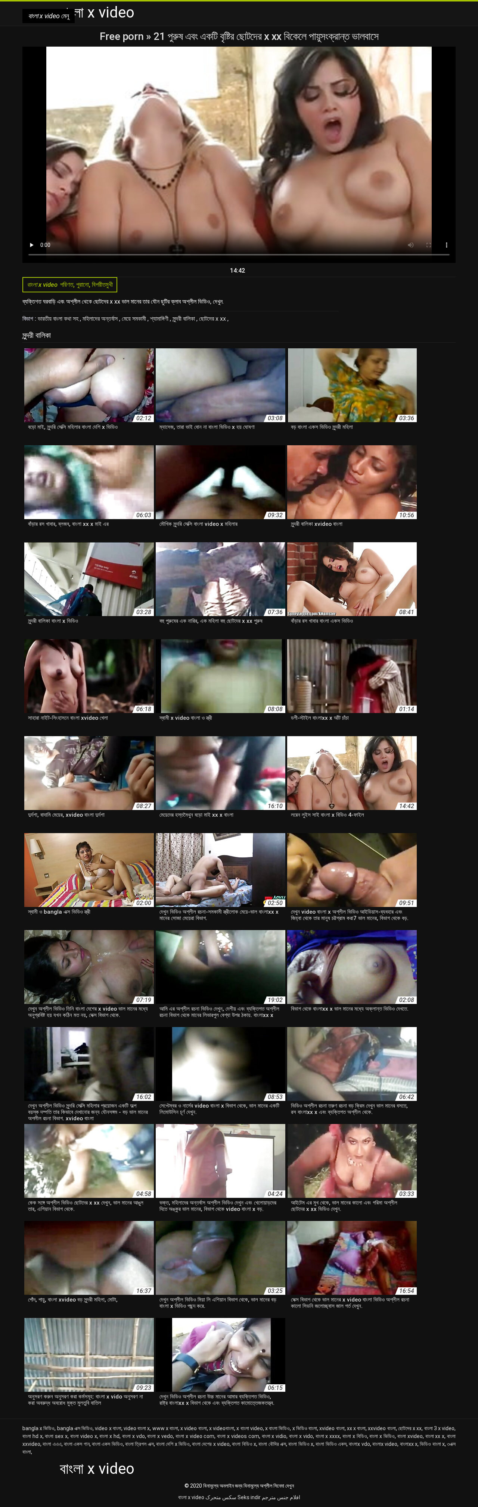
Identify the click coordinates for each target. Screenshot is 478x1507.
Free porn (123, 36)
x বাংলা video (249, 1428)
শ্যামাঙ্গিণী (160, 318)
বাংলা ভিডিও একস (331, 1444)
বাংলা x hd (109, 1436)
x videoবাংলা (221, 1428)
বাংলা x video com (195, 1436)
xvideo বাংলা (331, 1428)
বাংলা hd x (32, 1436)
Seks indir (249, 1497)
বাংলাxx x (409, 1444)
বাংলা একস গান (77, 1444)
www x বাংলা (165, 1428)
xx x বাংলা (356, 1428)
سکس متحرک (220, 1497)
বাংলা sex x (56, 1436)
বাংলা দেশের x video (211, 1444)
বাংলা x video (191, 1497)
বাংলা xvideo (410, 1436)
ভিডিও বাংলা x (432, 1444)
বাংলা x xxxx (328, 1436)
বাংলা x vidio (274, 1436)
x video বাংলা (193, 1428)
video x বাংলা (108, 1428)
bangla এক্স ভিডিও (75, 1428)
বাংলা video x (83, 1436)
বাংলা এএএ (52, 1444)
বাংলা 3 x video (439, 1428)
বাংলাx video (384, 1444)
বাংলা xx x (435, 1436)
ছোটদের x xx (213, 318)
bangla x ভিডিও (38, 1428)
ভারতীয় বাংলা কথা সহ (59, 318)
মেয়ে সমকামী (135, 318)
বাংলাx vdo (359, 1444)
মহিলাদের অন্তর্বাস (101, 318)
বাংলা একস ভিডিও (107, 1444)
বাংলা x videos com (238, 1436)
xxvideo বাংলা (381, 1428)
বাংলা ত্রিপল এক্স (139, 1444)
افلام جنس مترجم (281, 1497)
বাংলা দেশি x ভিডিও (173, 1444)
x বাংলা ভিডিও (277, 1428)
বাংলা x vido (301, 1436)
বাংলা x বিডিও (354, 1436)
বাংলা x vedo (160, 1436)
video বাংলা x (137, 1428)
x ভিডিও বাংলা (304, 1428)
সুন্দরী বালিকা (184, 318)
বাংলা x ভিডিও (382, 1436)
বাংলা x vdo (133, 1436)
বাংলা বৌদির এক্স (272, 1444)
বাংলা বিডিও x (244, 1444)
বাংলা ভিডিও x (300, 1444)
